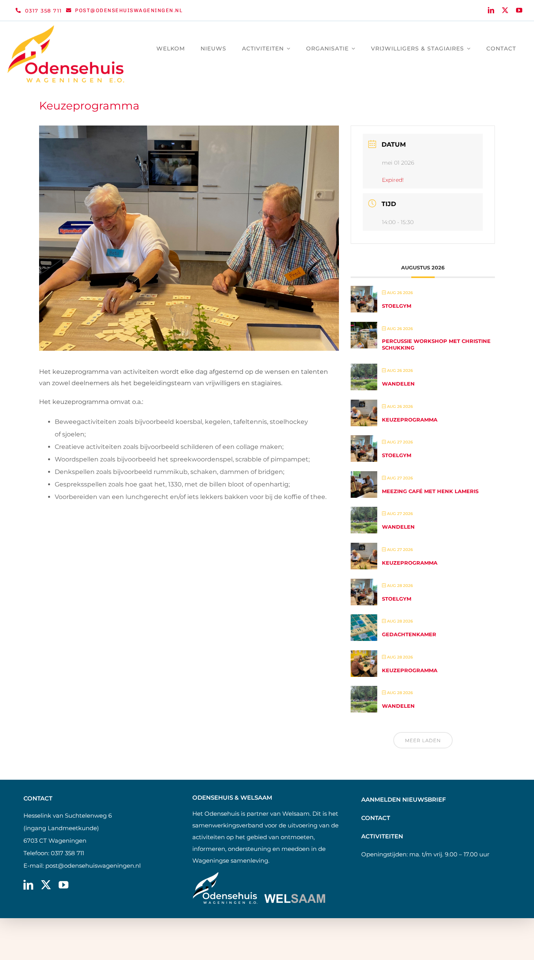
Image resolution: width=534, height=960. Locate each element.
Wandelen (398, 383)
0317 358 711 (67, 853)
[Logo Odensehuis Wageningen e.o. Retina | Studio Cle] (66, 28)
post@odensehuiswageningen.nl (93, 865)
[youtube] (519, 10)
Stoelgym (396, 306)
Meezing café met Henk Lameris (430, 491)
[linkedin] (491, 10)
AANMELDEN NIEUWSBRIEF (403, 799)
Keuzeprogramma (409, 419)
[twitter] (505, 10)
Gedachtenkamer (409, 634)
